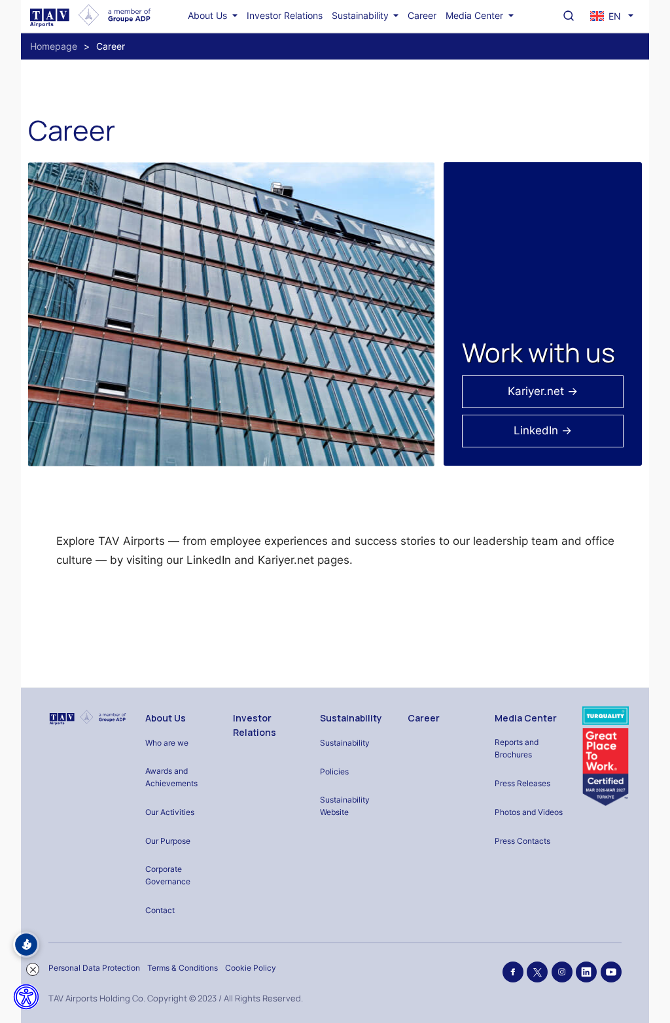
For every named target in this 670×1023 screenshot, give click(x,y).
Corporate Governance (167, 875)
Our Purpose (167, 841)
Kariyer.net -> (543, 391)
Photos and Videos (529, 812)
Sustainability (361, 15)
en (614, 16)
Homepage (53, 46)
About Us (209, 15)
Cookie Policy (250, 968)
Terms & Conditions (182, 968)
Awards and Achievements (171, 777)
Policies (334, 771)
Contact (160, 910)
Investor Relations (285, 15)
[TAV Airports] (87, 717)
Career (422, 15)
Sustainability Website (345, 806)
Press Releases (522, 783)
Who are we (166, 743)
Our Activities (169, 812)
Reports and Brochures (516, 748)
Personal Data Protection (94, 968)
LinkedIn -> (543, 430)
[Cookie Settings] (26, 944)
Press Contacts (522, 841)
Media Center (476, 15)
